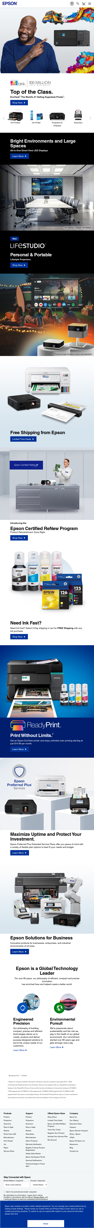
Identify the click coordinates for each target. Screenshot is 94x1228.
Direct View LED (10, 1134)
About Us (73, 1117)
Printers (7, 1117)
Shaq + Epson (75, 1134)
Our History (74, 1120)
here (16, 1214)
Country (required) (37, 1181)
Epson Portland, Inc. (77, 1141)
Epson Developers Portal (35, 1157)
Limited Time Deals (55, 1120)
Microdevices (9, 1137)
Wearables (30, 1134)
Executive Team (76, 1124)
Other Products (31, 1141)
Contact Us (74, 1151)
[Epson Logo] (10, 3)
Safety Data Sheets (33, 1154)
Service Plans (9, 1151)
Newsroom (74, 1144)
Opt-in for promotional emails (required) (21, 1192)
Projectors (8, 1120)
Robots (6, 1131)
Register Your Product (56, 1133)
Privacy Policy (39, 1197)
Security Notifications (34, 1160)
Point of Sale (8, 1127)
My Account (52, 1140)
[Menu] (90, 4)
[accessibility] (72, 4)
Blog (71, 1148)
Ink (5, 1144)
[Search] (78, 4)
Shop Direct (52, 1117)
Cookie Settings (17, 1208)
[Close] (45, 1223)
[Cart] (84, 4)
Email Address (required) (13, 1181)
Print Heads (8, 1141)
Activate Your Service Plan (58, 1136)
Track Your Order (54, 1130)
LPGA (72, 1137)
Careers (73, 1127)
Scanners (7, 1124)
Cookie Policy (44, 1208)
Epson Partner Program (79, 1131)
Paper (6, 1148)
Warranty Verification (33, 1144)
